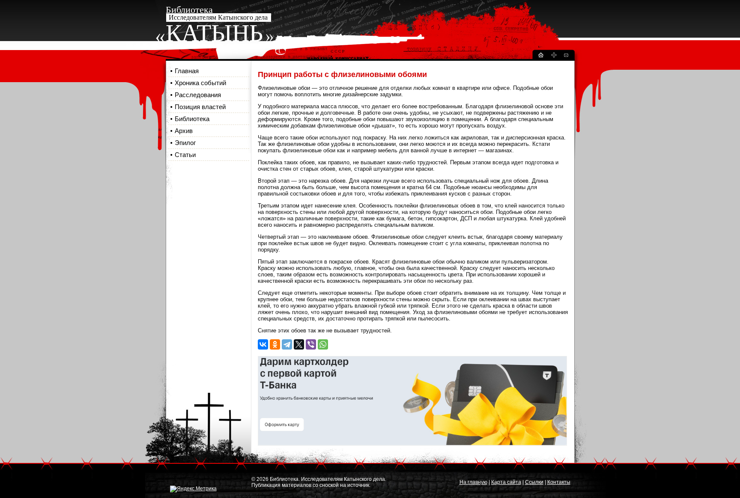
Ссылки (534, 482)
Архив (184, 130)
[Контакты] (565, 56)
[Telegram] (287, 344)
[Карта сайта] (553, 56)
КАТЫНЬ (214, 33)
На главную (473, 482)
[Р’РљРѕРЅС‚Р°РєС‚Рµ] (263, 344)
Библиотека (192, 118)
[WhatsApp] (323, 344)
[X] (299, 344)
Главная (187, 70)
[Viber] (311, 344)
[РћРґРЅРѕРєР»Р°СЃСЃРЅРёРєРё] (275, 344)
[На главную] (540, 56)
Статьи (185, 154)
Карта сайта (506, 482)
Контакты (558, 482)
